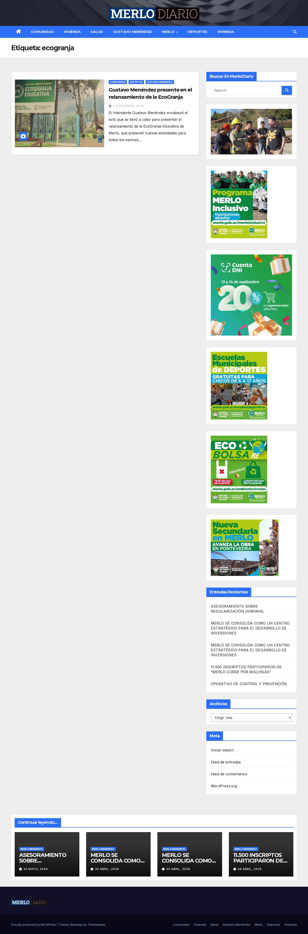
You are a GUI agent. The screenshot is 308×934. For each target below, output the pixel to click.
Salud (97, 32)
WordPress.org (224, 786)
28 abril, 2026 (250, 869)
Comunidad (42, 32)
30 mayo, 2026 (35, 869)
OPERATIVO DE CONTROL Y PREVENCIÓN (249, 684)
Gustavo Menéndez (132, 32)
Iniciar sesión (222, 750)
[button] (295, 32)
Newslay (76, 924)
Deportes (197, 32)
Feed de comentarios (229, 774)
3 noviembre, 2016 (128, 106)
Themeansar (96, 924)
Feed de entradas (226, 762)
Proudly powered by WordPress (34, 924)
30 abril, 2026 (107, 869)
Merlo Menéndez (32, 849)
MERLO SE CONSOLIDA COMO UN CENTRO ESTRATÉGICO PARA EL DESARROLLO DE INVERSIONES (250, 628)
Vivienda (72, 32)
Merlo (169, 32)
